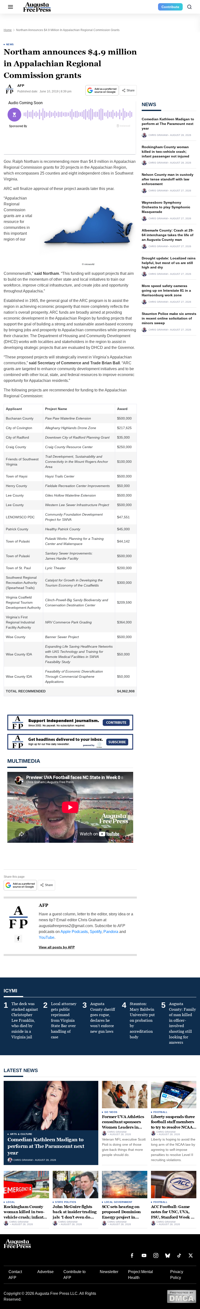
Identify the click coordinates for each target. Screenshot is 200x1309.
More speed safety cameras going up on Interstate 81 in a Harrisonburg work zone (166, 290)
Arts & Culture (21, 1134)
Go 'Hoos (111, 1112)
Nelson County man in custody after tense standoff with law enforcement (167, 179)
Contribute (170, 7)
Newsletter (109, 1272)
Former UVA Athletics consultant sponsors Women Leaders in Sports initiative (123, 1124)
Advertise (45, 1272)
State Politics (65, 1202)
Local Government (118, 1202)
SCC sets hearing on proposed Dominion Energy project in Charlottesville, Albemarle (121, 1217)
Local (10, 1202)
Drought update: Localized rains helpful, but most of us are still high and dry (169, 262)
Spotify (95, 932)
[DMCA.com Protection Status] (181, 1296)
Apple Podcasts (74, 932)
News (10, 44)
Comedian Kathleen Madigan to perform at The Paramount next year (168, 123)
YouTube (46, 937)
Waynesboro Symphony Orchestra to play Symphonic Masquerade (166, 207)
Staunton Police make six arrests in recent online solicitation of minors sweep (169, 318)
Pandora (110, 932)
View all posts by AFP (57, 947)
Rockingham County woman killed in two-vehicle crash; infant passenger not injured (165, 151)
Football (160, 1112)
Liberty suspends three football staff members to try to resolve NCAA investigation (173, 1124)
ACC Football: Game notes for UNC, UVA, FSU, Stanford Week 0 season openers (172, 1214)
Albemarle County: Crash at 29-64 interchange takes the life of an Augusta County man (168, 235)
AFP (43, 905)
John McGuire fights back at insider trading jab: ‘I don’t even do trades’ (75, 1214)
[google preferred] (102, 90)
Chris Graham (158, 135)
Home (8, 30)
